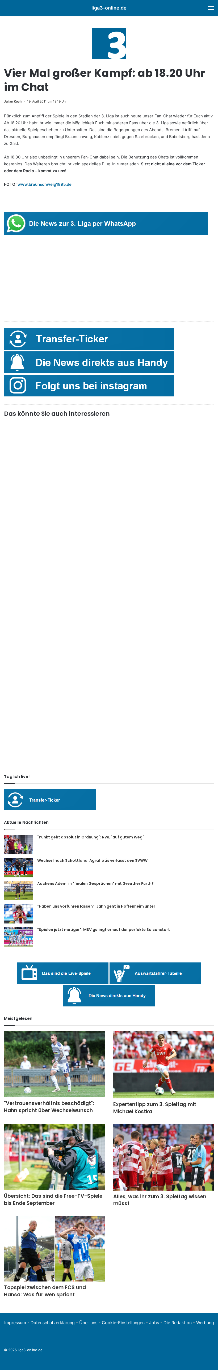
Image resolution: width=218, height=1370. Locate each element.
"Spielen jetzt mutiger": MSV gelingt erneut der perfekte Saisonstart (103, 929)
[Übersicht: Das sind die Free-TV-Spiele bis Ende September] (54, 1157)
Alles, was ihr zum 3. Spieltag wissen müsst (159, 1200)
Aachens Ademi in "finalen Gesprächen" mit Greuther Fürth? (95, 883)
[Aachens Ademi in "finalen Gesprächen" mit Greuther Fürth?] (18, 890)
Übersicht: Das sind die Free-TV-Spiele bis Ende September (53, 1199)
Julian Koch (13, 101)
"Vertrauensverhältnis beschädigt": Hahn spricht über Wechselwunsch (49, 1107)
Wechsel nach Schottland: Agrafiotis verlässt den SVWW (92, 860)
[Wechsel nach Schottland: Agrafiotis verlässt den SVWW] (18, 867)
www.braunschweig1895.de (45, 184)
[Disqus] (109, 695)
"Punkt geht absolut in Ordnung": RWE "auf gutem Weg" (90, 837)
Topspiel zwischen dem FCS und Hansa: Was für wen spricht (45, 1291)
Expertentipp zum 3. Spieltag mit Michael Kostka (154, 1108)
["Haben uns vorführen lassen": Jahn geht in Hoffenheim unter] (18, 913)
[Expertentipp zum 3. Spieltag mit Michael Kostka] (163, 1064)
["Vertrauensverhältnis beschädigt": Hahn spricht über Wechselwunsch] (54, 1064)
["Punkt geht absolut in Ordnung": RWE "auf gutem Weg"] (18, 844)
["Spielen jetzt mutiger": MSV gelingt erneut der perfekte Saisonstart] (18, 937)
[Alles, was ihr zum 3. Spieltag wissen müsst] (163, 1157)
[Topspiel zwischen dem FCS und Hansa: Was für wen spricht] (54, 1248)
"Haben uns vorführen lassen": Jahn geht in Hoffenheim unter (96, 906)
